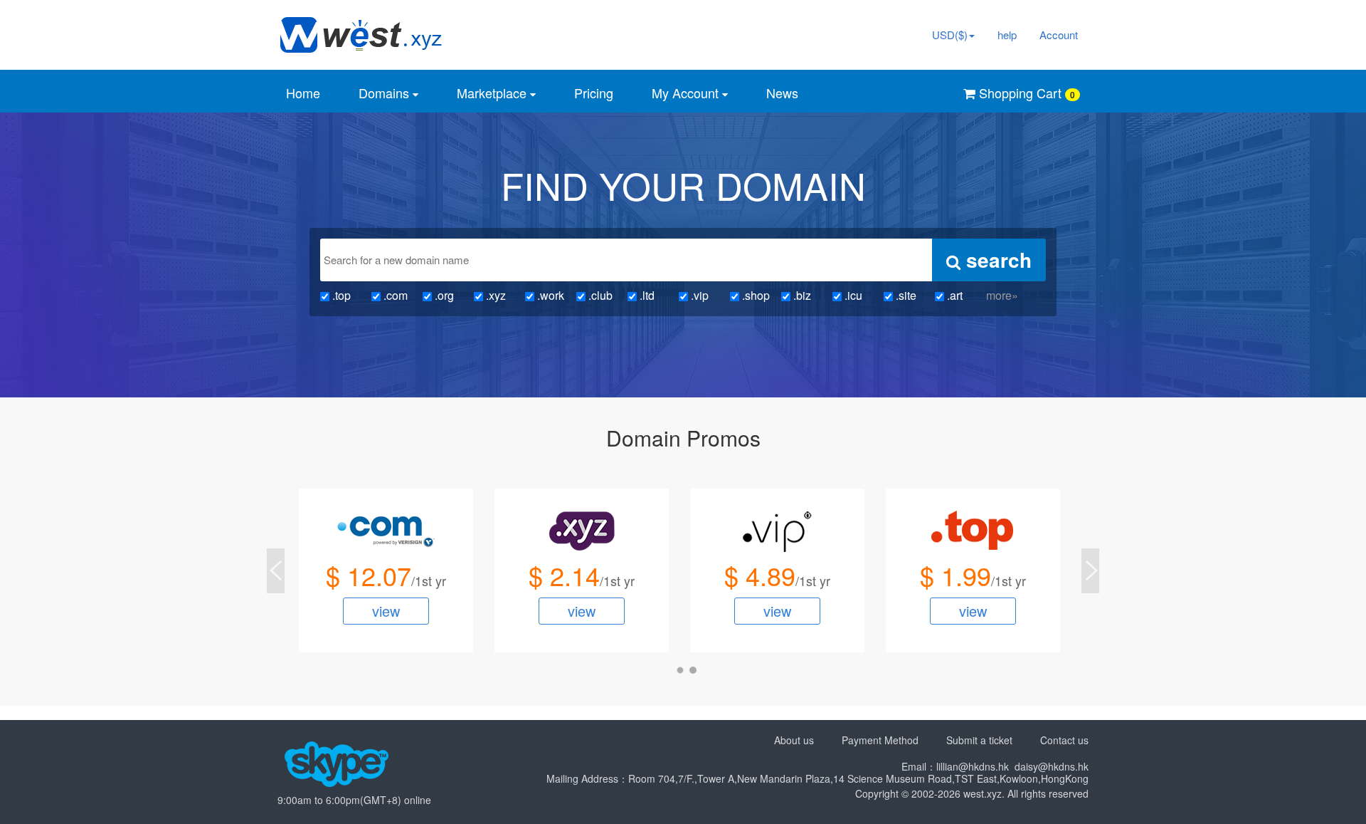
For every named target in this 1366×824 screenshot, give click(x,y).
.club (599, 295)
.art (953, 295)
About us (794, 740)
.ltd (646, 295)
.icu (852, 295)
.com (394, 295)
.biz (800, 295)
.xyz (494, 295)
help (1007, 34)
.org (443, 295)
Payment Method (880, 740)
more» (1002, 295)
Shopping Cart (1025, 92)
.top (340, 295)
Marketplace (493, 92)
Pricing (593, 92)
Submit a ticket (979, 740)
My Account (687, 92)
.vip (698, 295)
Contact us (1064, 740)
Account (1058, 34)
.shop (754, 295)
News (782, 92)
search (996, 259)
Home (303, 92)
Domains (386, 92)
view (386, 610)
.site (904, 295)
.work (549, 295)
